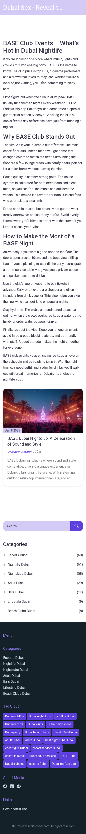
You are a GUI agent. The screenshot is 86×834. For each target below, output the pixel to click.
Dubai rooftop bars (64, 763)
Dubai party (12, 732)
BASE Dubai (68, 756)
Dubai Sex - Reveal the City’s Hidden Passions (34, 7)
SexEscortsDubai (15, 809)
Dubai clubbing (14, 763)
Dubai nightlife (14, 716)
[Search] (76, 526)
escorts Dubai (38, 763)
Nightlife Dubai (45, 564)
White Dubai (32, 740)
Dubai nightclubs (40, 716)
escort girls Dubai (16, 748)
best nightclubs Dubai (59, 740)
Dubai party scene (59, 724)
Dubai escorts (14, 724)
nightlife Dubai (65, 716)
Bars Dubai (45, 592)
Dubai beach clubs (37, 732)
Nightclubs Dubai (45, 574)
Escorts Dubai (45, 555)
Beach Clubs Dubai (45, 611)
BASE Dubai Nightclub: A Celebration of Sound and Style (41, 441)
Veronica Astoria (19, 452)
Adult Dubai (45, 583)
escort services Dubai (47, 748)
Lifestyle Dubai (45, 602)
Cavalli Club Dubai (65, 732)
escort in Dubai (15, 756)
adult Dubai (12, 740)
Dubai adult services (42, 756)
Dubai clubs (35, 724)
